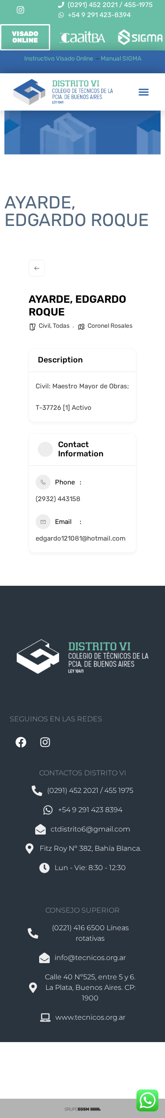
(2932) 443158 (58, 499)
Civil (44, 326)
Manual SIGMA (121, 58)
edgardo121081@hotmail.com (80, 538)
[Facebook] (21, 742)
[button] (144, 92)
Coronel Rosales (110, 326)
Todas (61, 326)
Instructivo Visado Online (59, 58)
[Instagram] (20, 10)
